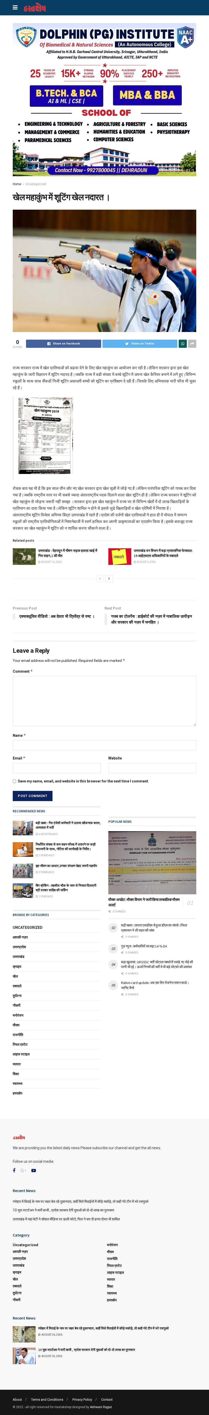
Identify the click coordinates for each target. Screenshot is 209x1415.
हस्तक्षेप (17, 1093)
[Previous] (100, 578)
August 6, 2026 (146, 562)
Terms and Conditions (47, 1399)
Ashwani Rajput (101, 1407)
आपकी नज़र (20, 937)
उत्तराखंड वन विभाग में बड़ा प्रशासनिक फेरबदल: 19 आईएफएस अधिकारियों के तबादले (163, 553)
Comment (23, 671)
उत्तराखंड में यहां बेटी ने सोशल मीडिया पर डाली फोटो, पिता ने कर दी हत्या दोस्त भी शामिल (66, 1219)
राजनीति (18, 1035)
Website (115, 758)
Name (19, 735)
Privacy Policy (82, 1399)
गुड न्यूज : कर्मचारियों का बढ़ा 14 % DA (144, 946)
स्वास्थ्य (17, 1083)
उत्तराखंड (18, 957)
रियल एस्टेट (20, 1044)
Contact (107, 1399)
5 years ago (46, 872)
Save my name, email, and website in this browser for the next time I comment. (83, 781)
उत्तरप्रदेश (19, 947)
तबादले (17, 986)
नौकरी (16, 1005)
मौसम (16, 1025)
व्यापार (17, 1064)
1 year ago (45, 896)
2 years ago (46, 855)
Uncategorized (35, 184)
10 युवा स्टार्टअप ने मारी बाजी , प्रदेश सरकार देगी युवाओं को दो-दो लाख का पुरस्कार (63, 1210)
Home (17, 184)
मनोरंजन (18, 1015)
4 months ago (48, 834)
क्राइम (17, 967)
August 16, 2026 (51, 562)
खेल (15, 976)
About (17, 1399)
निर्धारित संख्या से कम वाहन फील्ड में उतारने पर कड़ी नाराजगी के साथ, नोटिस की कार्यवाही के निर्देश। (66, 846)
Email (19, 758)
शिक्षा (16, 1074)
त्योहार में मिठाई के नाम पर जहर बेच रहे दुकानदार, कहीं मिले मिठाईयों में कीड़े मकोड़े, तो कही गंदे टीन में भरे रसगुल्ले (80, 1201)
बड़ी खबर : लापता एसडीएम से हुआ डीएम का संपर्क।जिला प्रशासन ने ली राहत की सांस (154, 928)
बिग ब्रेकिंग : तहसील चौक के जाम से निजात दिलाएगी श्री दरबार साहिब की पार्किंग (66, 887)
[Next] (109, 578)
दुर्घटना (17, 996)
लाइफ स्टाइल (21, 1054)
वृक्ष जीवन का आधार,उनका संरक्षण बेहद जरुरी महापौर (67, 866)
